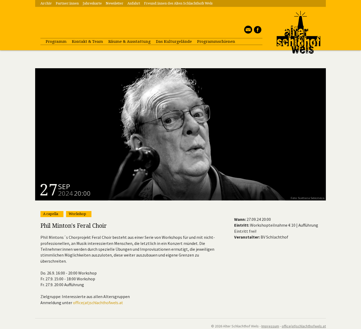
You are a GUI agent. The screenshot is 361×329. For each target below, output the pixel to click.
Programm (56, 41)
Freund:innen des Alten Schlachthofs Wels (178, 3)
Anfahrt (133, 3)
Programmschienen (216, 41)
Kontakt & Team (87, 41)
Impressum (270, 326)
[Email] (247, 32)
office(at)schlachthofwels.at (98, 302)
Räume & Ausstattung (129, 41)
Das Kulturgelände (174, 41)
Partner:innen (67, 3)
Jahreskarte (92, 3)
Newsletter (114, 3)
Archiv (46, 3)
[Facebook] (256, 32)
